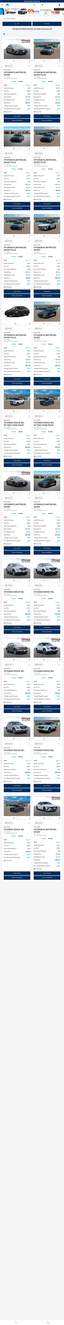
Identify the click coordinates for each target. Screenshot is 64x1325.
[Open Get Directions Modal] (42, 5)
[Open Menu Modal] (2, 5)
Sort (18, 24)
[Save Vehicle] (29, 66)
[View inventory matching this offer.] (32, 11)
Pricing (13, 81)
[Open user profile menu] (60, 5)
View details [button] (17, 116)
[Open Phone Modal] (34, 5)
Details (20, 81)
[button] (6, 11)
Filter (48, 24)
